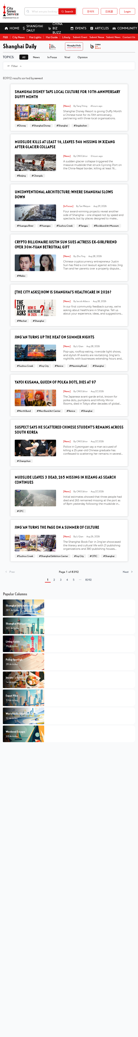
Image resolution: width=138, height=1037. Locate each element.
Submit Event (80, 37)
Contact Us (129, 37)
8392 (88, 579)
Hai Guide (52, 37)
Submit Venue (96, 37)
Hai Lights (35, 37)
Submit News (113, 37)
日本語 (109, 11)
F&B (5, 37)
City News (18, 37)
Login (127, 11)
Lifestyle (67, 37)
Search (69, 11)
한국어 (90, 11)
